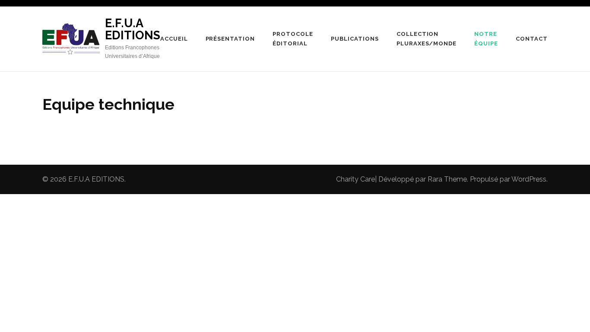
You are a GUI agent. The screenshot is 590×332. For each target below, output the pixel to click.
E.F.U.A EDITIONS (132, 29)
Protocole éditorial (293, 39)
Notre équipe (486, 39)
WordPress (528, 179)
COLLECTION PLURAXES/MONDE (427, 39)
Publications (355, 38)
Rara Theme (447, 179)
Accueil (174, 38)
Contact (532, 38)
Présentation (230, 38)
